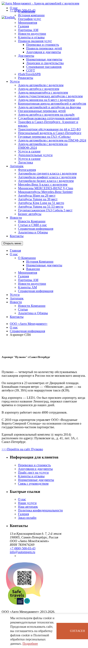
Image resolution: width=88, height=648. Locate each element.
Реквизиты (25, 78)
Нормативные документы (44, 59)
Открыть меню (12, 243)
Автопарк (17, 166)
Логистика (25, 162)
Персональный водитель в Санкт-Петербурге (49, 133)
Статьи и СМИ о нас (32, 225)
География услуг (29, 19)
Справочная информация (35, 228)
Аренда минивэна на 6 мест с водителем (46, 100)
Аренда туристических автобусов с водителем (50, 96)
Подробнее (30, 643)
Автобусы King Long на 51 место (41, 203)
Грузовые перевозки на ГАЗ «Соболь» (44, 136)
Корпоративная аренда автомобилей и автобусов (52, 103)
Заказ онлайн (27, 517)
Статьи (23, 309)
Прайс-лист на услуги (33, 472)
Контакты (17, 236)
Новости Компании (31, 221)
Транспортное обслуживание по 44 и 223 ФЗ (49, 129)
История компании (31, 15)
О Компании (27, 258)
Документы (26, 55)
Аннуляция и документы (43, 52)
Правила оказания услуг (35, 41)
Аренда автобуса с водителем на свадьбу (46, 114)
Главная (15, 250)
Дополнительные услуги (35, 155)
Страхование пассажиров (44, 66)
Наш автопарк (28, 506)
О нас (14, 8)
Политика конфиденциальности (40, 510)
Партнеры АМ (28, 30)
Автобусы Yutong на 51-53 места (40, 206)
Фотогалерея (27, 170)
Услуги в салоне (29, 151)
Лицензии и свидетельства (45, 63)
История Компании (39, 261)
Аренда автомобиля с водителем (40, 85)
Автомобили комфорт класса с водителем (47, 177)
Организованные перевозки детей (42, 111)
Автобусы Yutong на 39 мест (38, 199)
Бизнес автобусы (29, 214)
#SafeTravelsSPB (29, 74)
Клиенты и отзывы (31, 37)
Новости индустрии (32, 33)
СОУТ (30, 70)
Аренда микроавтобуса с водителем (43, 92)
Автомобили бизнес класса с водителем (46, 181)
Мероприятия (27, 22)
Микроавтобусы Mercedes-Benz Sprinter (45, 192)
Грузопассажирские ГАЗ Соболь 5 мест (45, 210)
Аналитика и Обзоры (33, 232)
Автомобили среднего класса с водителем (47, 173)
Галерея (23, 26)
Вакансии (33, 269)
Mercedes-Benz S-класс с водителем (42, 184)
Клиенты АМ (27, 287)
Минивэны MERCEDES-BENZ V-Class (45, 188)
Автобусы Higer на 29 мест (36, 195)
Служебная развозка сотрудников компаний (48, 118)
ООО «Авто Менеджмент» (28, 323)
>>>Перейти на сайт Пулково (22, 449)
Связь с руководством (33, 483)
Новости (16, 217)
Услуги (15, 81)
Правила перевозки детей (44, 48)
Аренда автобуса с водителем (38, 89)
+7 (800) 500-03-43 (22, 10)
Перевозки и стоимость (42, 44)
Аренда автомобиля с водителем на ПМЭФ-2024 (52, 140)
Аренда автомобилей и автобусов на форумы (49, 107)
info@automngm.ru (22, 552)
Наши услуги (27, 503)
